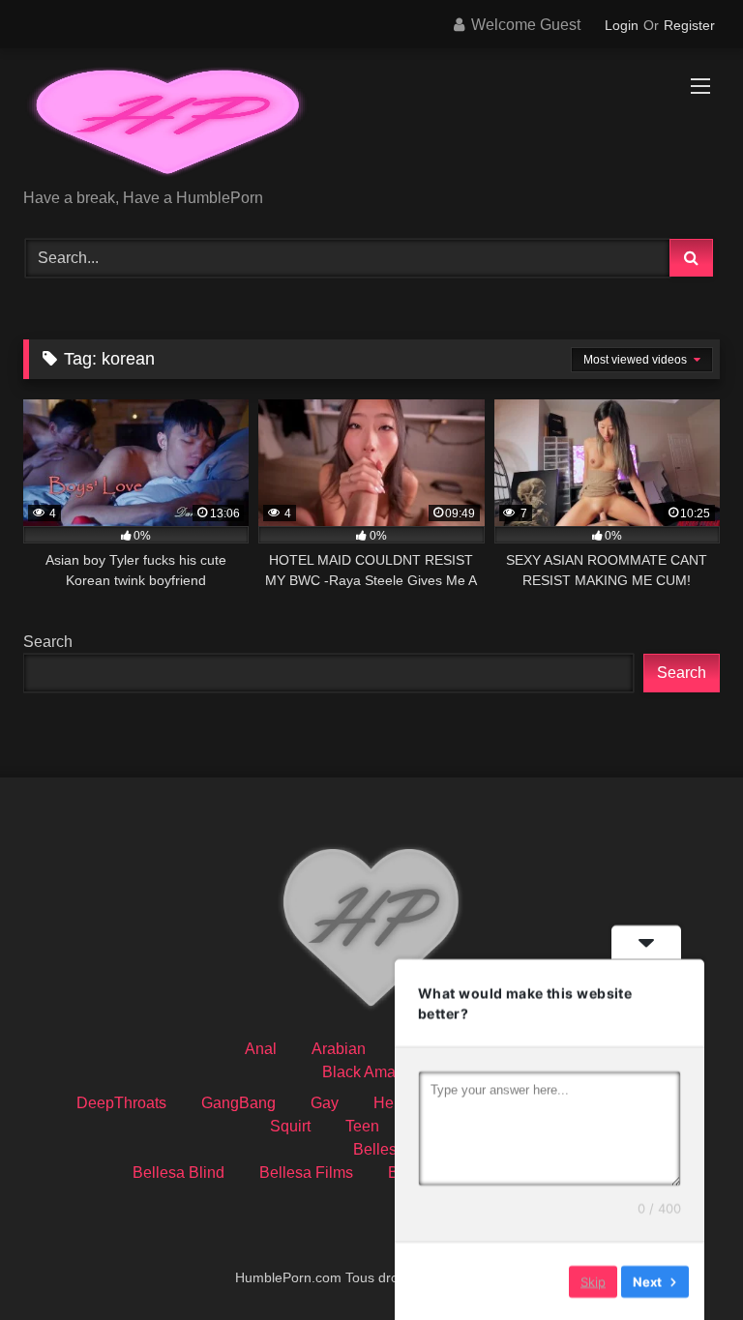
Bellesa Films (306, 1172)
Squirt (290, 1126)
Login (622, 25)
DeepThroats (121, 1103)
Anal (261, 1049)
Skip (593, 1280)
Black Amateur (372, 1072)
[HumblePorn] (371, 125)
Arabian (339, 1049)
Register (689, 25)
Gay (325, 1103)
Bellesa (379, 1149)
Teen (362, 1126)
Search (48, 641)
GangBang (238, 1103)
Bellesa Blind (178, 1172)
